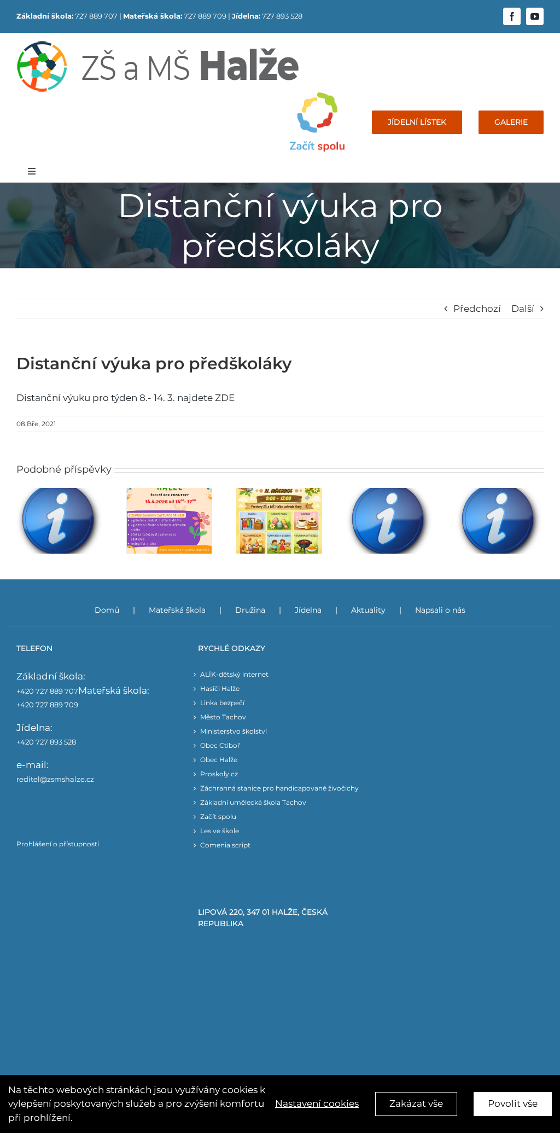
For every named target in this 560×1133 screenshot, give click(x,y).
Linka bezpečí (222, 703)
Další (522, 308)
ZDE (225, 397)
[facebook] (512, 16)
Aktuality (368, 610)
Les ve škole (219, 831)
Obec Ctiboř (220, 745)
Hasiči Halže (220, 688)
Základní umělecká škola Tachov (253, 802)
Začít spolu (218, 816)
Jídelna (308, 610)
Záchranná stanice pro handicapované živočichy (279, 788)
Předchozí (477, 308)
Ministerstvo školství (233, 731)
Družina (250, 610)
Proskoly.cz (219, 774)
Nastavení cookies (317, 1103)
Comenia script (225, 845)
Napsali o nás (440, 610)
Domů (107, 610)
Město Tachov (223, 717)
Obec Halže (218, 760)
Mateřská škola (177, 610)
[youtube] (535, 16)
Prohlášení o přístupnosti (57, 844)
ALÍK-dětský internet (234, 674)
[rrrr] (317, 96)
